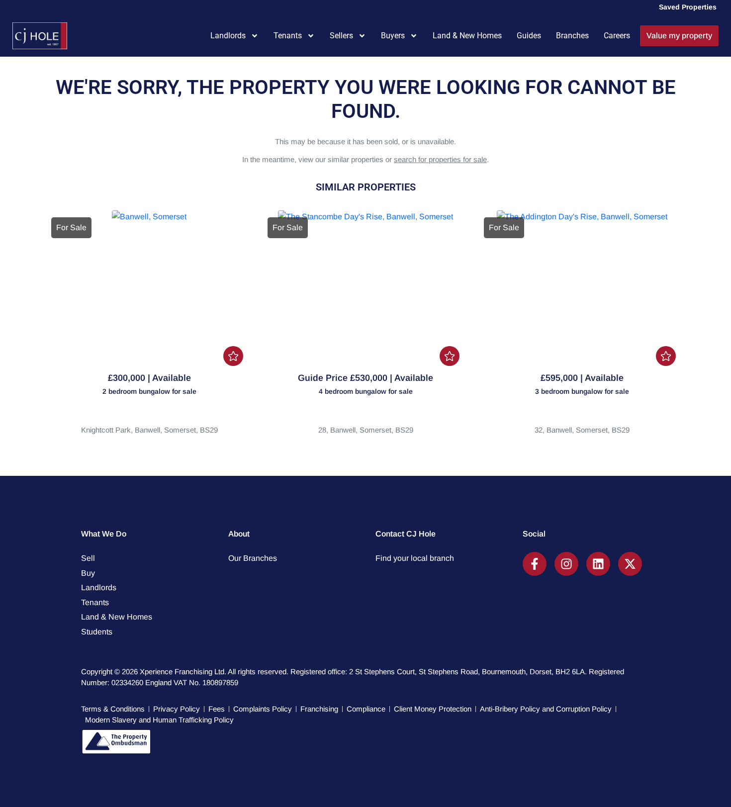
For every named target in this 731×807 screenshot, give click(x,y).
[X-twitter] (630, 564)
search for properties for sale (440, 159)
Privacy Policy (176, 709)
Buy (88, 573)
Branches (572, 35)
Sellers (341, 35)
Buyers (393, 35)
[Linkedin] (598, 564)
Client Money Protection (432, 709)
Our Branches (252, 558)
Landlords (228, 35)
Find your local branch (414, 558)
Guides (529, 35)
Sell (88, 558)
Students (96, 632)
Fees (216, 709)
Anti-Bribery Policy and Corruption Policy (546, 709)
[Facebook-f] (535, 564)
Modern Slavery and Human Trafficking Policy (159, 720)
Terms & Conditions (113, 709)
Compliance (366, 709)
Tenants (288, 35)
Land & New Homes (467, 35)
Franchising (319, 709)
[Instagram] (566, 564)
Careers (617, 35)
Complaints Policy (262, 709)
